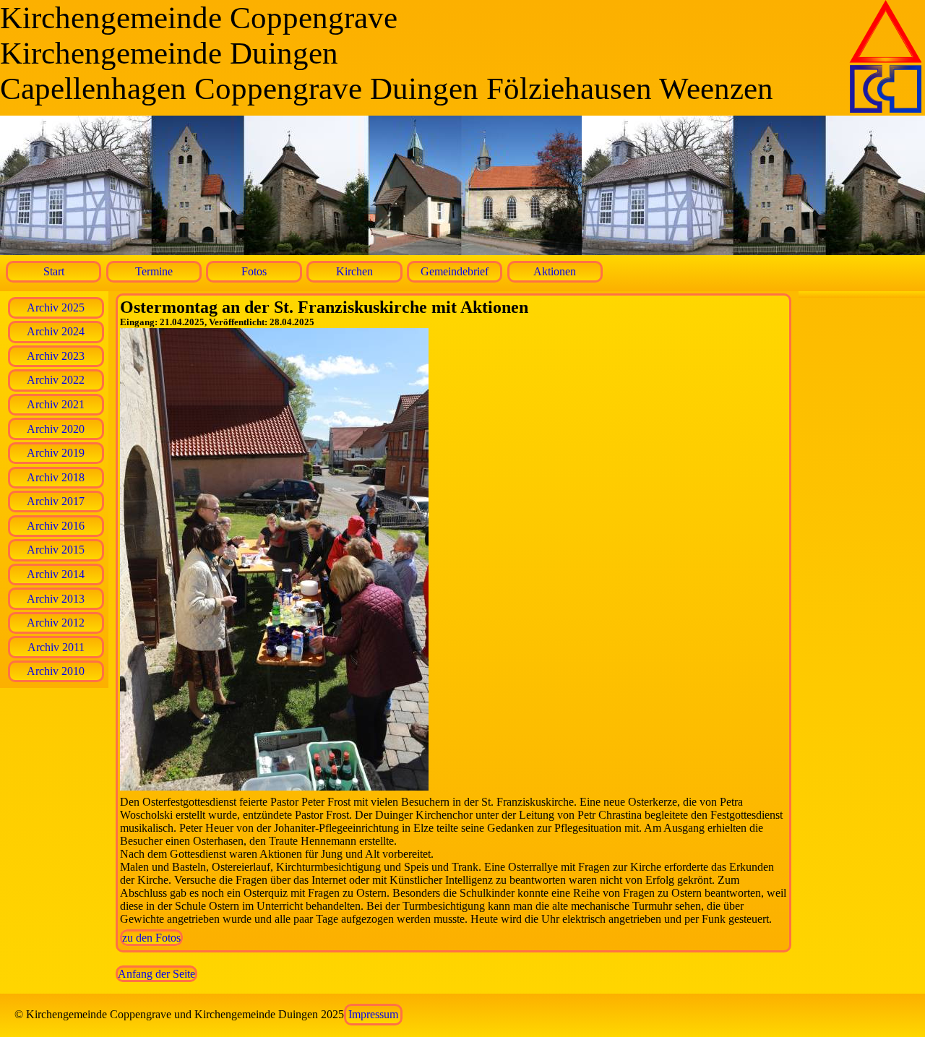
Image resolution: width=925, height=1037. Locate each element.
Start (53, 271)
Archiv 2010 (56, 671)
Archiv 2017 (56, 501)
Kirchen (354, 271)
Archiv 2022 (56, 380)
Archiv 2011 (56, 647)
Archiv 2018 (56, 477)
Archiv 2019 (56, 453)
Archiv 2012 (56, 622)
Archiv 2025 (56, 307)
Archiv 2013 (56, 599)
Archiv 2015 (56, 549)
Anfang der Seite (156, 974)
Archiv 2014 (56, 574)
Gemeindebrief (455, 271)
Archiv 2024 (56, 331)
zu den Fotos (151, 937)
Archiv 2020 (56, 429)
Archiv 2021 (56, 404)
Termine (154, 271)
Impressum (373, 1014)
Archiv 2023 (56, 356)
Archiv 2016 (56, 526)
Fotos (254, 271)
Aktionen (554, 271)
